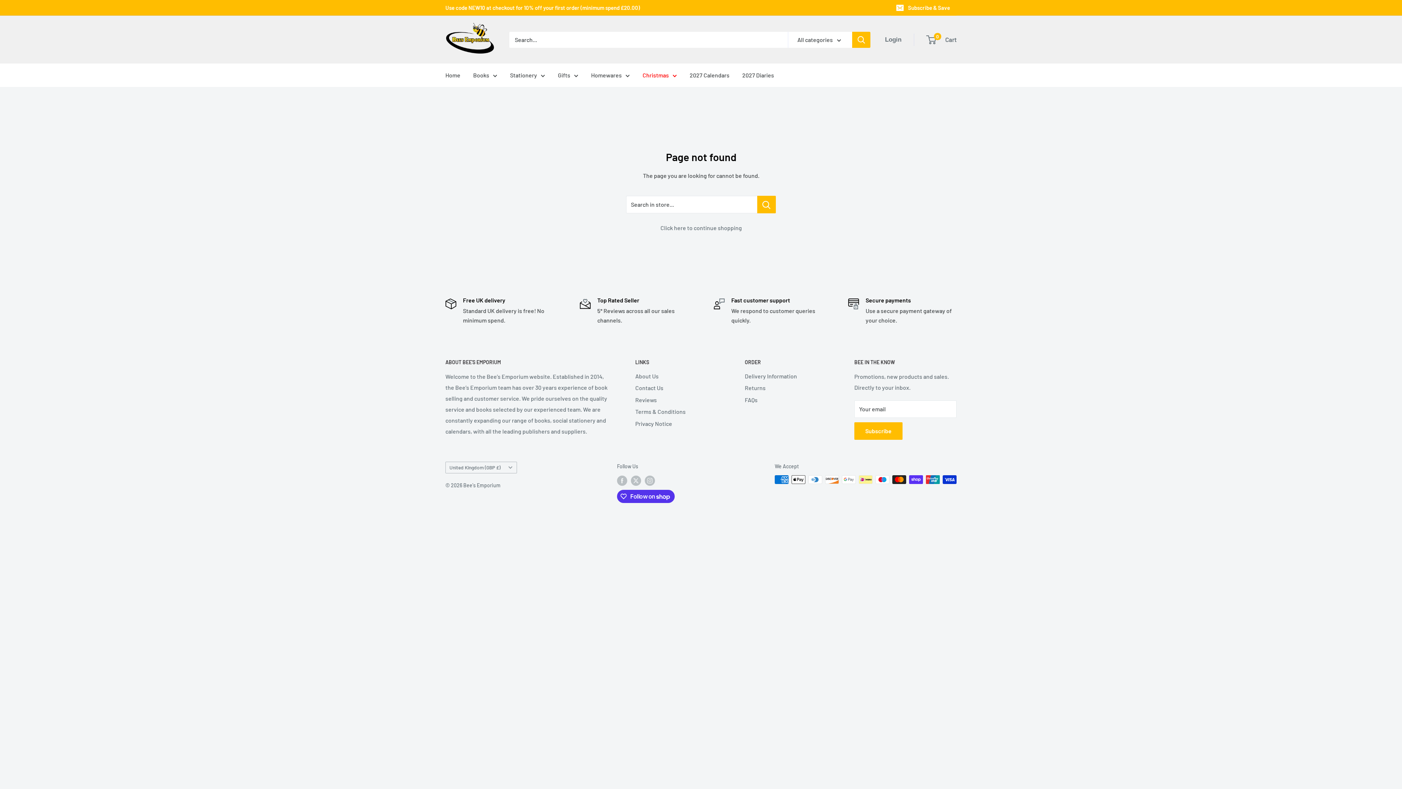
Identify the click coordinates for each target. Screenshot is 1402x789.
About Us (647, 376)
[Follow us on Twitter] (636, 480)
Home (452, 75)
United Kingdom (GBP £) (475, 467)
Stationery (523, 75)
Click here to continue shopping (701, 227)
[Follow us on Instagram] (650, 480)
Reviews (646, 399)
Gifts (564, 75)
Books (481, 75)
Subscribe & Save (929, 7)
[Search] (861, 40)
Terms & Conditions (660, 411)
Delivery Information (771, 376)
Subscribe (878, 430)
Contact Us (649, 387)
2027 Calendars (709, 75)
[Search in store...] (766, 204)
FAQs (751, 399)
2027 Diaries (758, 75)
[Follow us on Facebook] (622, 480)
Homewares (606, 75)
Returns (755, 387)
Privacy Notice (653, 423)
